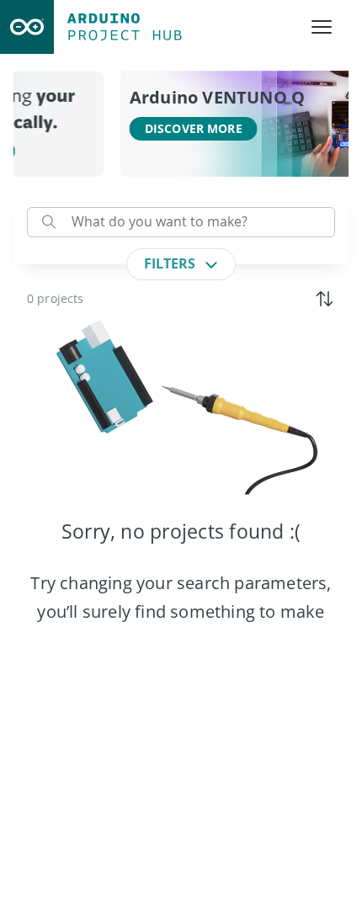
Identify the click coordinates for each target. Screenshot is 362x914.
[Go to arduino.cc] (27, 27)
